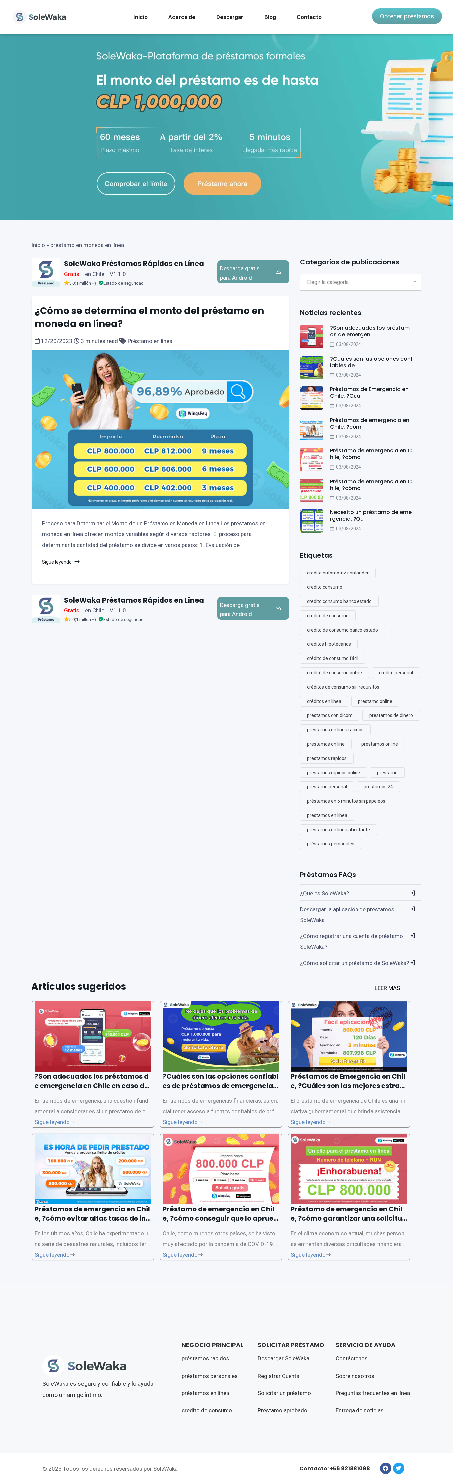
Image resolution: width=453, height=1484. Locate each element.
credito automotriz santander (338, 572)
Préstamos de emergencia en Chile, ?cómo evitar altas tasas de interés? (92, 1218)
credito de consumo (328, 615)
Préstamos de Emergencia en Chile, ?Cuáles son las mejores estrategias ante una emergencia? (349, 1086)
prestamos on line (326, 744)
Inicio (140, 17)
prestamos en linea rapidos (335, 729)
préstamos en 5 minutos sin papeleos (346, 801)
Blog (270, 17)
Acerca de (181, 17)
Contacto (309, 17)
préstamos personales (330, 843)
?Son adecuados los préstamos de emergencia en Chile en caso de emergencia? (92, 1086)
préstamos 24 (378, 786)
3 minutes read (99, 341)
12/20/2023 (57, 341)
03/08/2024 (348, 344)
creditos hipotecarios (329, 644)
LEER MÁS (387, 988)
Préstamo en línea (149, 341)
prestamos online (379, 744)
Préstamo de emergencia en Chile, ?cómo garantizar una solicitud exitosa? (349, 1218)
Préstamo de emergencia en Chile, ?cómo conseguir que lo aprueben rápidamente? (220, 1218)
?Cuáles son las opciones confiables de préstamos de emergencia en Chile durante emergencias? (221, 1086)
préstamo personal (327, 786)
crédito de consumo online (334, 672)
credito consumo (324, 587)
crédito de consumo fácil (332, 658)
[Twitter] (398, 1468)
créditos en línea (324, 701)
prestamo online (375, 701)
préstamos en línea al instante (338, 829)
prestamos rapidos (327, 758)
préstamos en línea (327, 815)
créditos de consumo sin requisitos (343, 687)
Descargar (229, 17)
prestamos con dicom (330, 715)
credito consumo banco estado (339, 601)
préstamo (387, 772)
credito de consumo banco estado (342, 630)
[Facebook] (385, 1468)
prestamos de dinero (391, 715)
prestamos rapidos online (333, 772)
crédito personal (396, 672)
